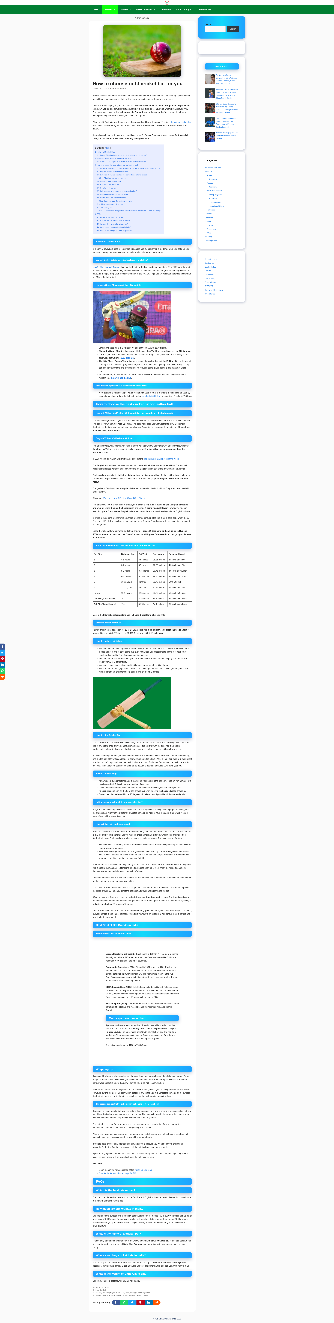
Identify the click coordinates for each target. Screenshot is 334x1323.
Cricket (103, 1290)
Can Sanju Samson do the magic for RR (117, 1173)
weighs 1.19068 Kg (151, 396)
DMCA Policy (210, 278)
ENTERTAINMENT (144, 9)
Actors (209, 175)
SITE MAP (209, 286)
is (126, 358)
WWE (209, 233)
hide (107, 148)
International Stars (216, 206)
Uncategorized (211, 240)
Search (208, 24)
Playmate (209, 214)
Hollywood (211, 210)
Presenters (211, 229)
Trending (208, 237)
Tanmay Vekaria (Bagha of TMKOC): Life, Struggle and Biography (123, 1293)
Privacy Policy (210, 282)
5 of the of (106, 267)
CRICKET (108, 1287)
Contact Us (209, 263)
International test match (180, 122)
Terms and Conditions (214, 290)
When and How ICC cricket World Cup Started (124, 498)
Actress (210, 183)
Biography (212, 179)
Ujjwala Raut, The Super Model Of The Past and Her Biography (122, 1295)
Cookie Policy (210, 267)
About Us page (183, 9)
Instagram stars (214, 202)
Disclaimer (209, 274)
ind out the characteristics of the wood (161, 459)
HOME (97, 9)
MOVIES (124, 9)
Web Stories (205, 9)
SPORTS (108, 9)
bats (97, 1290)
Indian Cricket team (143, 1170)
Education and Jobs (213, 168)
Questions (166, 9)
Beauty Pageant (215, 194)
